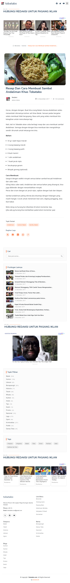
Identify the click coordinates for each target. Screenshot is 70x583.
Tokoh (9, 392)
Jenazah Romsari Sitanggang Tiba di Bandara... (30, 282)
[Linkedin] (18, 235)
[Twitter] (60, 3)
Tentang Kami (40, 502)
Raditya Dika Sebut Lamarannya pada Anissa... (30, 298)
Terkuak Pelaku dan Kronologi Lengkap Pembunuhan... (33, 276)
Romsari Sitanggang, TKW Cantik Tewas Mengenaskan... (34, 287)
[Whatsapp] (23, 235)
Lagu (9, 416)
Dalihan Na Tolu (12, 447)
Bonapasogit (12, 385)
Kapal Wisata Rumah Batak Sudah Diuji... (28, 304)
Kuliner (24, 46)
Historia (10, 388)
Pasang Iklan (40, 505)
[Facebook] (56, 3)
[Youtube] (63, 3)
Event (9, 407)
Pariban (48, 443)
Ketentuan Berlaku (41, 508)
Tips (9, 404)
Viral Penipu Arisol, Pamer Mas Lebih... (28, 293)
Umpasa (9, 443)
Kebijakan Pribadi (41, 511)
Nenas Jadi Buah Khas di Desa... (25, 271)
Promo (10, 410)
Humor (10, 379)
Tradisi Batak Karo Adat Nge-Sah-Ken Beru (29, 315)
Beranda (17, 46)
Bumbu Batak (34, 225)
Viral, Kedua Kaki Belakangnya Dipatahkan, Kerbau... (32, 310)
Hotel (9, 401)
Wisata (10, 395)
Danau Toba (11, 429)
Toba (33, 443)
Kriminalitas (12, 422)
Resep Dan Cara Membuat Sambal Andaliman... (42, 46)
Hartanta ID (36, 580)
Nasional (11, 413)
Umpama (19, 443)
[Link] (28, 235)
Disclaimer (39, 514)
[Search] (61, 256)
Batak (10, 376)
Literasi (10, 382)
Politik (9, 426)
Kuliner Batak (22, 225)
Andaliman (10, 225)
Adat (56, 443)
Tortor (41, 443)
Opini (9, 419)
